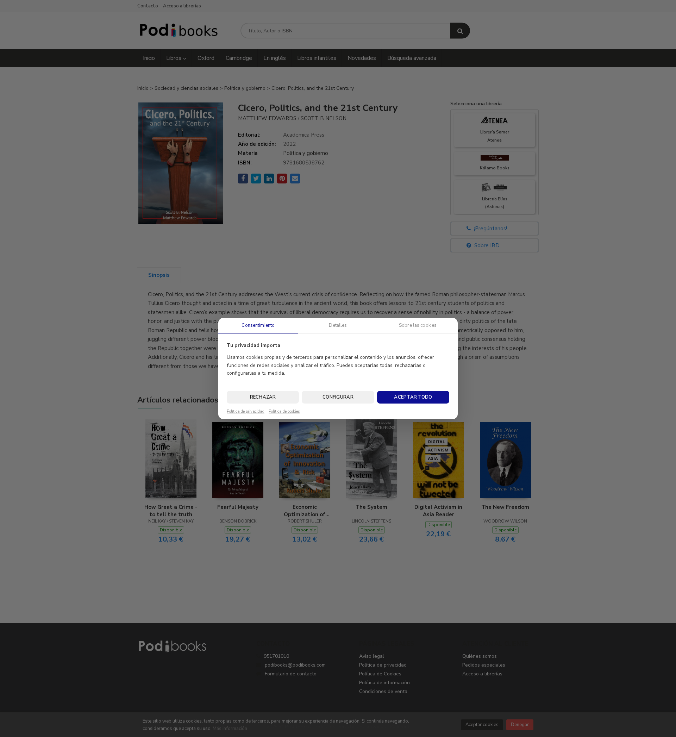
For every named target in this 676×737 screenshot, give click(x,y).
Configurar (338, 397)
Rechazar (263, 397)
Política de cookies (284, 411)
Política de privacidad (245, 411)
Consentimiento (258, 325)
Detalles (338, 325)
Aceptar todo (413, 397)
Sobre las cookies (418, 325)
